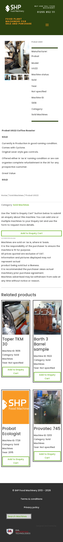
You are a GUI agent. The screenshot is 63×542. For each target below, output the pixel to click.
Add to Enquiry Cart (32, 233)
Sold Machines (16, 195)
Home (4, 195)
